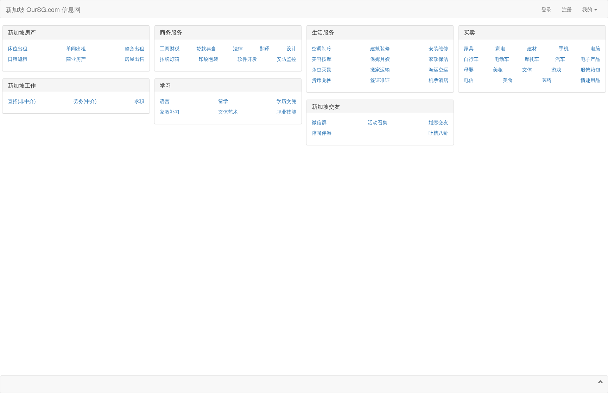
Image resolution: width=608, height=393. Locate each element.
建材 (532, 48)
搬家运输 (380, 69)
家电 (500, 48)
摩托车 (532, 58)
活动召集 (377, 122)
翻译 (265, 48)
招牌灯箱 (169, 58)
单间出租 (76, 48)
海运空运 (438, 69)
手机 (564, 48)
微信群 (319, 122)
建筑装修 (380, 48)
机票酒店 (438, 79)
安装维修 (438, 48)
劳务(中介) (85, 100)
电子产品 (590, 58)
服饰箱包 (590, 69)
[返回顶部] (601, 382)
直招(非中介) (22, 100)
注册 (567, 9)
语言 (165, 100)
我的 (588, 9)
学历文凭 (286, 100)
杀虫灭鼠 (321, 69)
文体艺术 (228, 111)
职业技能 (286, 111)
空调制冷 (321, 48)
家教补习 (169, 111)
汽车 (560, 58)
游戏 (556, 69)
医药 (546, 79)
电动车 (501, 58)
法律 (238, 48)
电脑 (595, 48)
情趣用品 (590, 79)
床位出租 (17, 48)
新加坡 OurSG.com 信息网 (43, 9)
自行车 (471, 58)
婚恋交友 (438, 122)
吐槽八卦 (438, 132)
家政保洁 (438, 58)
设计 (291, 48)
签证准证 (380, 79)
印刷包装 (208, 58)
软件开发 (247, 58)
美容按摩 (321, 58)
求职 (139, 100)
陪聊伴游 (321, 132)
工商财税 (169, 48)
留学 (223, 100)
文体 (527, 69)
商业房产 (76, 58)
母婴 (469, 69)
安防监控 (286, 58)
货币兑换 (321, 79)
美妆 (498, 69)
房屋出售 (134, 58)
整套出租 (134, 48)
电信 (469, 79)
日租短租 (17, 58)
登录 (546, 9)
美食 (508, 79)
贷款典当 (206, 48)
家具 (469, 48)
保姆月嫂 (380, 58)
